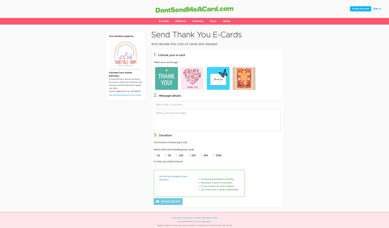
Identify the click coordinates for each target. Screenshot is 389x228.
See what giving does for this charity (125, 95)
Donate (170, 201)
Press (203, 218)
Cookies (197, 218)
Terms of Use (176, 218)
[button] (164, 21)
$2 (158, 155)
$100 (218, 155)
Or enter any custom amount (168, 161)
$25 (193, 155)
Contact (214, 218)
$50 (205, 155)
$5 (169, 155)
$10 (180, 155)
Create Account (360, 9)
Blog (208, 218)
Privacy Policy (187, 218)
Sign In (377, 8)
